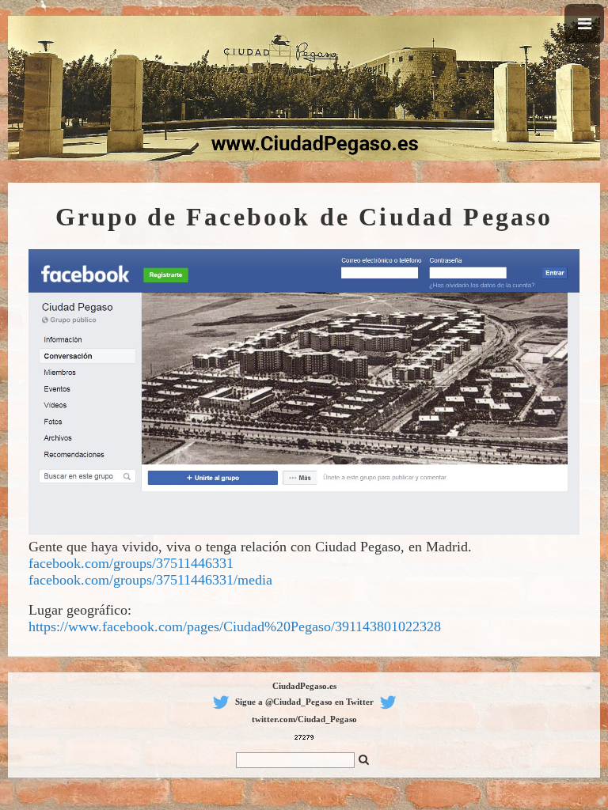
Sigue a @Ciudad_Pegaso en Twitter (304, 701)
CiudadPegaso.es (304, 686)
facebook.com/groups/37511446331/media (150, 580)
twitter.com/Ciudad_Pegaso (304, 719)
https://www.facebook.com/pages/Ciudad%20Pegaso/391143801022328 (234, 626)
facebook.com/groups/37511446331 (131, 563)
